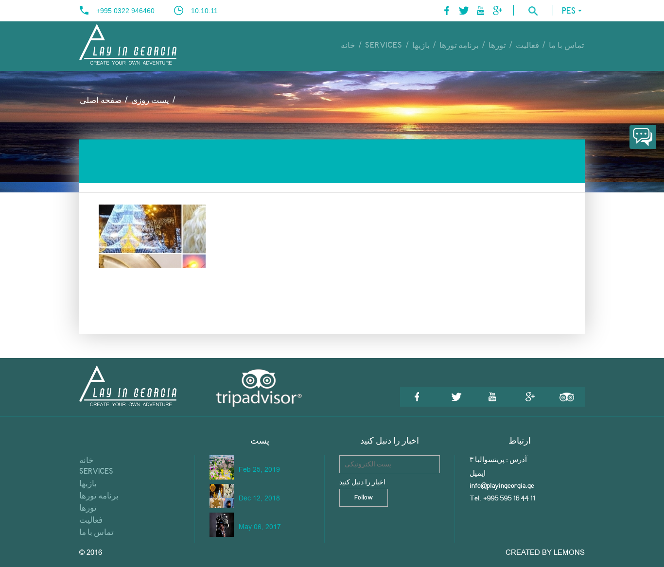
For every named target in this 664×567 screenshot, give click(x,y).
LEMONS (569, 552)
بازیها (421, 45)
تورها (497, 45)
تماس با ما (566, 45)
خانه (348, 45)
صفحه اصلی (101, 100)
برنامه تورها (459, 45)
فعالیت (527, 45)
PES (569, 11)
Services (383, 45)
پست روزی (150, 100)
